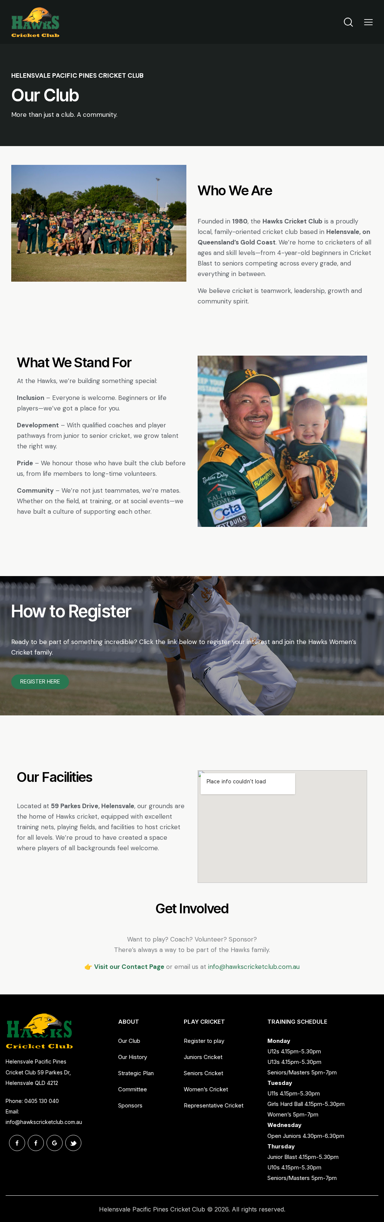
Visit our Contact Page (129, 967)
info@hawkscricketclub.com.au (44, 1122)
